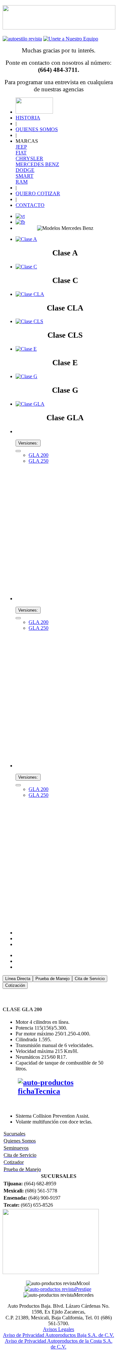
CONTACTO (30, 205)
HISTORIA (28, 117)
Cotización (15, 985)
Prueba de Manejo (52, 978)
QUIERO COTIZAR (38, 193)
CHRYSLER (29, 158)
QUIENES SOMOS (37, 129)
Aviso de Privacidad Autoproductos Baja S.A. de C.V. (58, 1335)
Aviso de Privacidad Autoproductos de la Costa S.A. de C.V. (58, 1343)
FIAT (21, 152)
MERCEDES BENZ (37, 164)
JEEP (21, 147)
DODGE (25, 170)
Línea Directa (17, 978)
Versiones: (28, 443)
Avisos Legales (58, 1329)
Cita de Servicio (90, 978)
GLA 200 (38, 455)
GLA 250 (38, 461)
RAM (22, 182)
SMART (24, 176)
